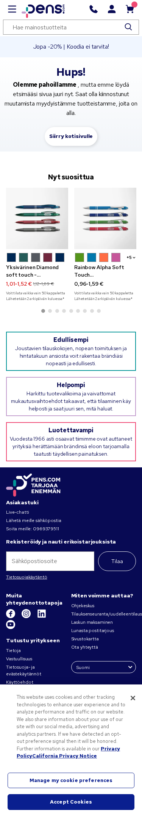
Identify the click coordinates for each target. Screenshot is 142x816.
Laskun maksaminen (92, 622)
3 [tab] (57, 311)
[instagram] (27, 617)
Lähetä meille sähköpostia (33, 520)
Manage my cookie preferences (71, 780)
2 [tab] (50, 311)
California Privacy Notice (64, 756)
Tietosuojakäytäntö (26, 577)
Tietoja (13, 651)
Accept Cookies (71, 802)
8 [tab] (92, 311)
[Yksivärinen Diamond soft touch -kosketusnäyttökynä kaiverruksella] (37, 219)
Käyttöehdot (19, 682)
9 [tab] (99, 311)
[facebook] (11, 617)
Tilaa (117, 561)
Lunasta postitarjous (92, 631)
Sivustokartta (85, 639)
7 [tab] (85, 311)
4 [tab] (64, 311)
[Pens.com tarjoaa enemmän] (33, 483)
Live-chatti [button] (17, 512)
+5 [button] (129, 257)
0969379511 (46, 529)
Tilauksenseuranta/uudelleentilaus (106, 614)
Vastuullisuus (19, 659)
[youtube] (10, 628)
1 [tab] (43, 311)
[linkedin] (41, 617)
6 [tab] (78, 311)
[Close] (133, 698)
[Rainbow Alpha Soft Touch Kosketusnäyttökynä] (105, 219)
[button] (11, 257)
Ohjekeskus (83, 606)
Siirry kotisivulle (71, 136)
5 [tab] (71, 311)
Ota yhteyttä (84, 647)
